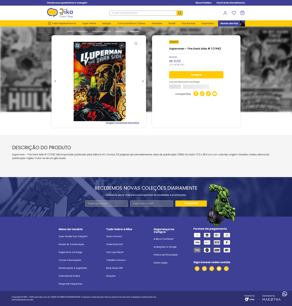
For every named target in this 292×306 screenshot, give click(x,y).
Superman (120, 31)
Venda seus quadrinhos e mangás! (67, 2)
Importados (82, 31)
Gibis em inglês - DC (101, 31)
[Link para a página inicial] (70, 31)
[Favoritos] (233, 13)
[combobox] (146, 13)
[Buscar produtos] (181, 13)
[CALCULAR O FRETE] (177, 88)
